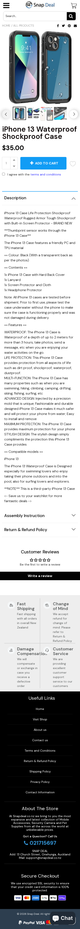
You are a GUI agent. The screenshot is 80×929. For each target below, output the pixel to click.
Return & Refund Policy (40, 761)
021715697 (43, 843)
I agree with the (34, 174)
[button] (40, 183)
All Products (23, 25)
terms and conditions (46, 174)
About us (40, 730)
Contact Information (40, 792)
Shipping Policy (40, 771)
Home (6, 25)
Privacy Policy (40, 782)
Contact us (40, 740)
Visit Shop (40, 719)
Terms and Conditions (40, 750)
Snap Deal (33, 914)
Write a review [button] (40, 576)
